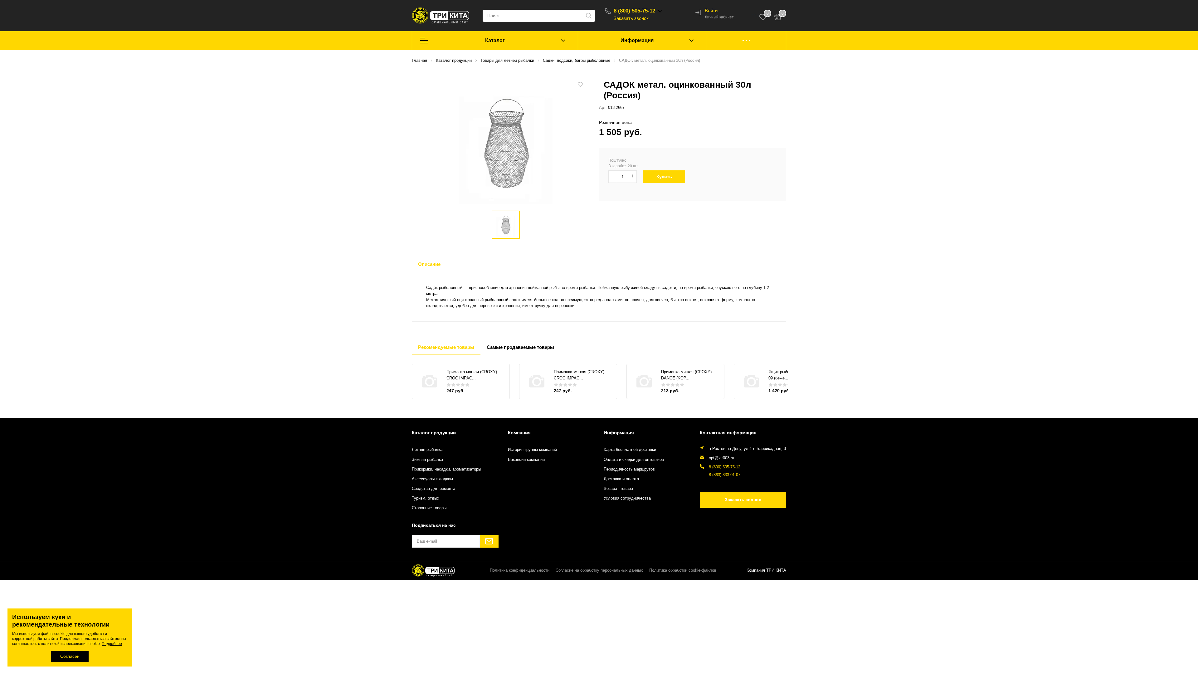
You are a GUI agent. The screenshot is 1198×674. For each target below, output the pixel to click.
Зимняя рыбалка (427, 459)
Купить (664, 176)
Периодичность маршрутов (629, 469)
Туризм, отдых (425, 498)
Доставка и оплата (621, 479)
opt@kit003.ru (721, 458)
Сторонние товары (429, 508)
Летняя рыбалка (427, 449)
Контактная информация (728, 432)
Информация (637, 40)
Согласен (70, 656)
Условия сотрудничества (627, 498)
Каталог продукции (434, 432)
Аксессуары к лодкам (432, 479)
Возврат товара (618, 488)
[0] (778, 18)
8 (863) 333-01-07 (724, 475)
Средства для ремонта (433, 488)
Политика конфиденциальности (519, 570)
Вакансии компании (526, 459)
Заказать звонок (631, 18)
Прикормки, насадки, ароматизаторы (446, 469)
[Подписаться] (489, 541)
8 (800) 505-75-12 (634, 11)
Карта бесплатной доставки (630, 449)
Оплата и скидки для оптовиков (634, 459)
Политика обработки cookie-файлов (682, 570)
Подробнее (112, 644)
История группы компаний (532, 449)
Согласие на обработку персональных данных (599, 570)
